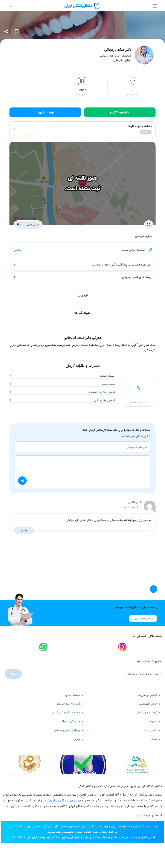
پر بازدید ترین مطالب (67, 730)
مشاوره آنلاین (119, 112)
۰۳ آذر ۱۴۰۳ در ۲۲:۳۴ (132, 507)
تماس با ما (151, 730)
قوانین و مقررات (147, 695)
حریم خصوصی (148, 703)
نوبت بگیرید (45, 112)
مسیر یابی (32, 224)
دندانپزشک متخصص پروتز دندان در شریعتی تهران (39, 345)
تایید (13, 673)
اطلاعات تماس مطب (79, 250)
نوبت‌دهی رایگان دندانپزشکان (62, 800)
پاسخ (24, 530)
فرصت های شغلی (146, 712)
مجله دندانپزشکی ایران (66, 712)
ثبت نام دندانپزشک (68, 703)
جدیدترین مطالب (69, 721)
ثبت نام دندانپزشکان (144, 618)
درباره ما (152, 721)
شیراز (154, 738)
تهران (77, 738)
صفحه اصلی (72, 695)
